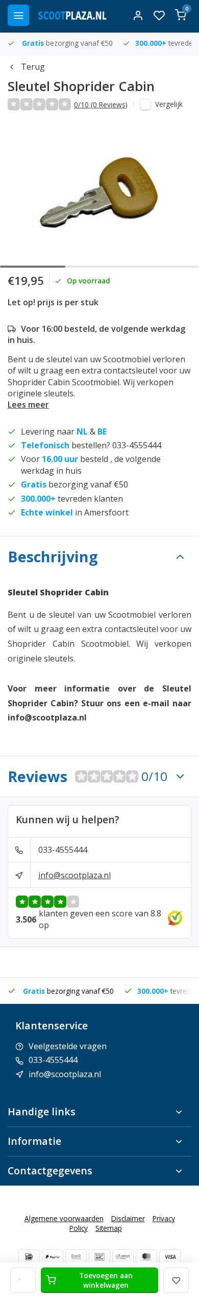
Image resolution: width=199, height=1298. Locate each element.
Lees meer (28, 404)
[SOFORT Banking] (123, 1256)
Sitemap (108, 1228)
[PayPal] (52, 1256)
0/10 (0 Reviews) (101, 104)
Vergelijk (169, 104)
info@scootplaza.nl (74, 875)
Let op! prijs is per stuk (53, 302)
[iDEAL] (29, 1256)
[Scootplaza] (72, 15)
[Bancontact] (99, 1256)
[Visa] (170, 1256)
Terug (33, 66)
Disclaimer (128, 1218)
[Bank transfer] (76, 1256)
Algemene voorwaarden (64, 1218)
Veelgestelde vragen (68, 1046)
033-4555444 (62, 849)
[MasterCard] (146, 1256)
